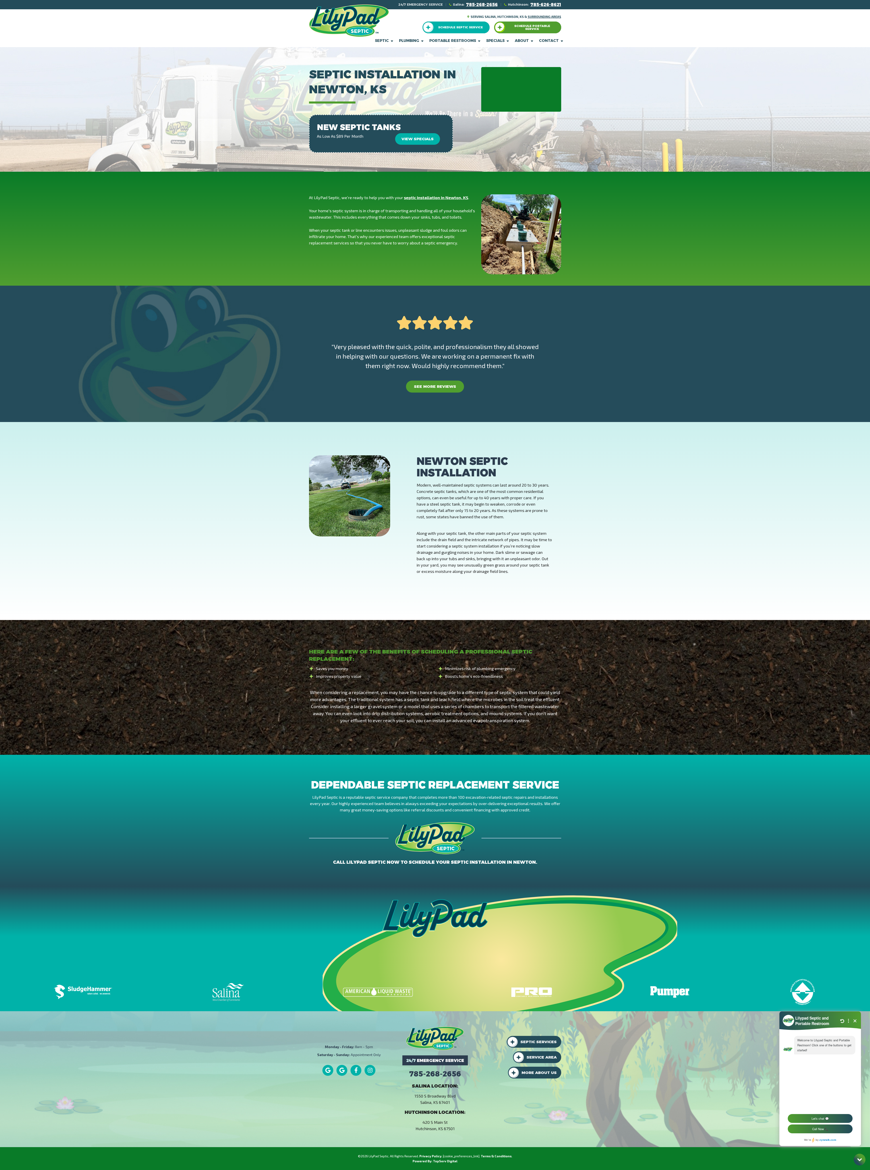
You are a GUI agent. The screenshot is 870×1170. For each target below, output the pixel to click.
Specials (495, 41)
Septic (382, 41)
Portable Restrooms (452, 41)
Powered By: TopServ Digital (435, 1161)
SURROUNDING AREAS (544, 17)
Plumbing (409, 41)
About (522, 41)
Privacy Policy (430, 1156)
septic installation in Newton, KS (436, 197)
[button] (456, 27)
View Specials (417, 139)
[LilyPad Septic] (349, 20)
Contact (549, 41)
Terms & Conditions (496, 1156)
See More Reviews (435, 386)
